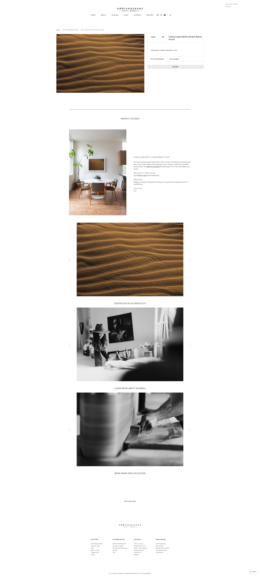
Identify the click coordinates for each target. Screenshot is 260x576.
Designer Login (232, 4)
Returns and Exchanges (120, 548)
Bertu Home (159, 546)
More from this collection (130, 473)
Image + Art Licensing (140, 548)
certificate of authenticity (130, 303)
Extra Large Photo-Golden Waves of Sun (92, 30)
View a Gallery (138, 544)
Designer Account (139, 546)
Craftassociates (161, 544)
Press (92, 548)
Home (58, 30)
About (93, 555)
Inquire (175, 67)
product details (130, 118)
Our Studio (95, 539)
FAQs (114, 552)
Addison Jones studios (162, 548)
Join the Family (95, 546)
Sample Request (139, 550)
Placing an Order (118, 546)
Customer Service (119, 539)
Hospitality (137, 552)
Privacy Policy (95, 550)
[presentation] (185, 259)
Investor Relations (97, 544)
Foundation (159, 552)
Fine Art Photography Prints (70, 30)
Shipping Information (119, 544)
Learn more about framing (130, 388)
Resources (137, 539)
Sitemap (136, 555)
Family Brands (161, 539)
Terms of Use (95, 552)
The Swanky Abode (161, 550)
